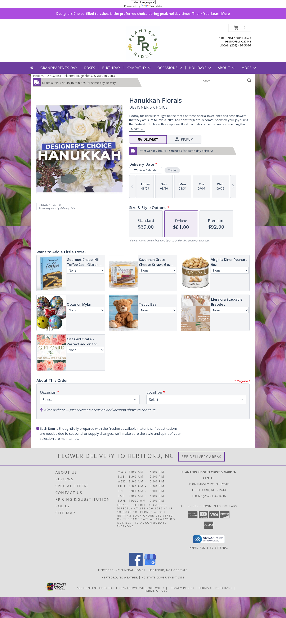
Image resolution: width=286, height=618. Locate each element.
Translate (155, 6)
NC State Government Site (163, 577)
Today (172, 170)
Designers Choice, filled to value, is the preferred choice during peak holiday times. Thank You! (143, 13)
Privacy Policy (182, 588)
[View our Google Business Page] (150, 565)
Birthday (111, 67)
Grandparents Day (58, 67)
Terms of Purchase (215, 588)
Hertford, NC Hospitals (168, 570)
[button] (239, 28)
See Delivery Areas (202, 456)
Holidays (197, 67)
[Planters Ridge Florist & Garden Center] (143, 43)
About (224, 67)
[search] (249, 80)
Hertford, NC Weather (120, 577)
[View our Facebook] (136, 565)
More (246, 67)
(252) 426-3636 (240, 45)
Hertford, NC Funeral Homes (121, 570)
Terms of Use (156, 590)
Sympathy (136, 67)
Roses (89, 67)
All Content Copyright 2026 (101, 588)
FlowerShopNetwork (146, 588)
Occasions (167, 67)
